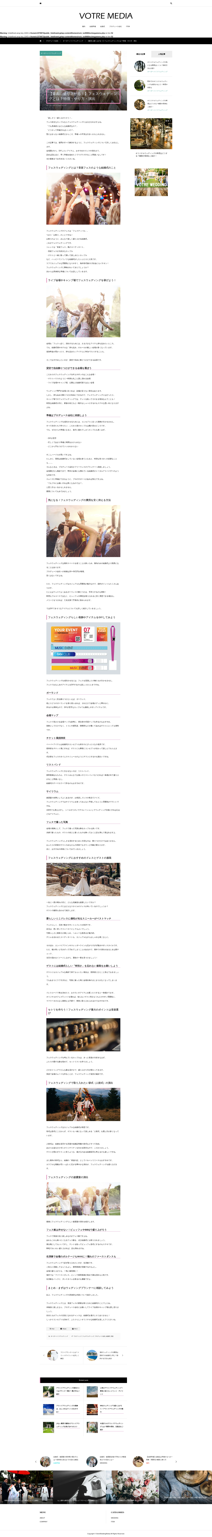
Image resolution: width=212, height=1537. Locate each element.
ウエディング (78, 1336)
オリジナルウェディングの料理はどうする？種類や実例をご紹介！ (157, 104)
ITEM (128, 26)
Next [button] (176, 1462)
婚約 (83, 26)
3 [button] (170, 120)
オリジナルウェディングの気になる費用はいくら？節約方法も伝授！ (157, 65)
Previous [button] (36, 1462)
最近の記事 (140, 54)
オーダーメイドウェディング (51, 53)
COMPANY (43, 1522)
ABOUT (42, 1518)
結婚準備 (93, 26)
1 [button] (166, 120)
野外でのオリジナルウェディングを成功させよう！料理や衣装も (157, 84)
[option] (151, 139)
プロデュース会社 (115, 26)
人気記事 (161, 54)
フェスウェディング (88, 1336)
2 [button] (168, 120)
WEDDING (60, 1463)
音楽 (112, 1336)
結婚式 (102, 26)
